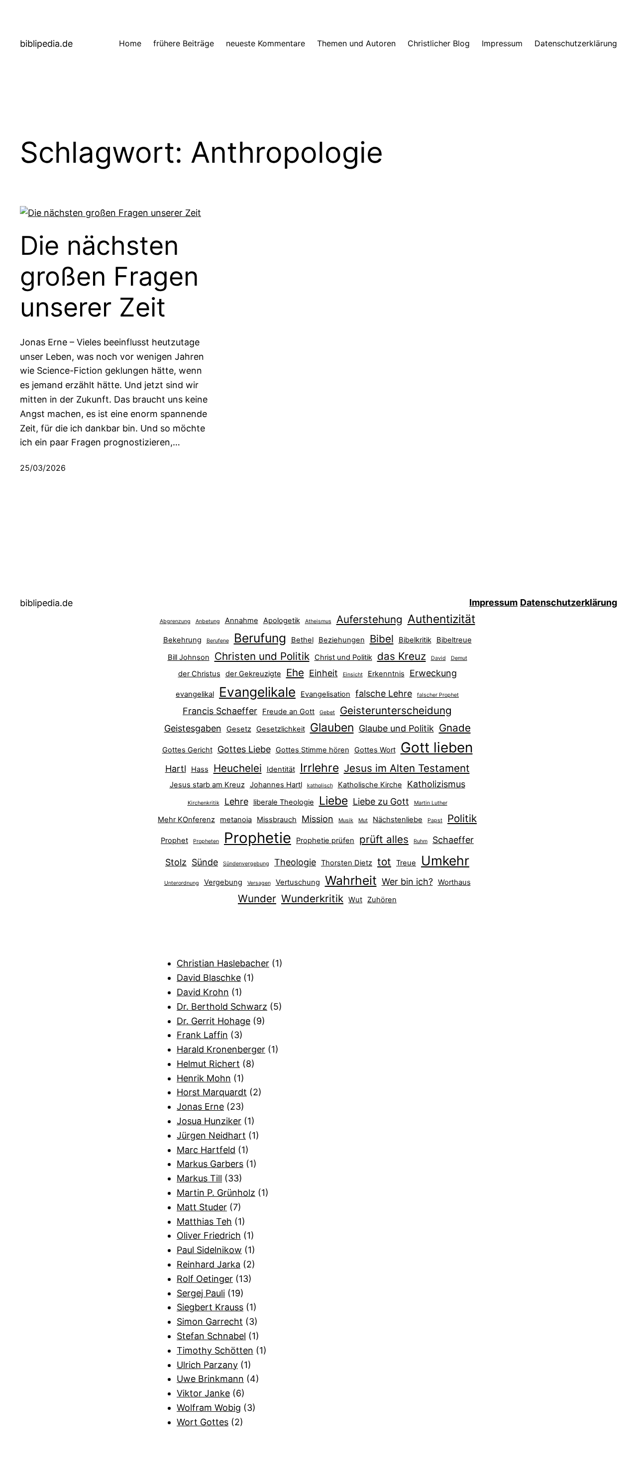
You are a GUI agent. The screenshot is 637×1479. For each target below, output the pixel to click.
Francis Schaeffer (220, 711)
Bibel (382, 639)
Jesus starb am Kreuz (207, 784)
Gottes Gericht (187, 749)
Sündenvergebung (246, 863)
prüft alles (384, 839)
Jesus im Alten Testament (407, 768)
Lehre (236, 801)
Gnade (455, 728)
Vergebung (223, 882)
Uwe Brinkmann (210, 1378)
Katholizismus (436, 784)
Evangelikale (257, 692)
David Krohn (203, 992)
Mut (363, 820)
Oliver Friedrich (209, 1235)
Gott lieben (437, 747)
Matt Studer (202, 1207)
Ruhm (420, 841)
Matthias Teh (204, 1221)
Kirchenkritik (203, 803)
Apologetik (281, 620)
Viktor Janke (203, 1393)
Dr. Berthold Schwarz (222, 1006)
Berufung (260, 638)
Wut (355, 899)
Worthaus (454, 882)
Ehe (295, 672)
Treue (406, 862)
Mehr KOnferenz (186, 819)
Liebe (333, 801)
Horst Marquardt (212, 1092)
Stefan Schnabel (211, 1336)
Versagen (259, 883)
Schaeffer (453, 840)
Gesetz (238, 729)
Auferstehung (369, 619)
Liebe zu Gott (381, 801)
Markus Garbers (210, 1164)
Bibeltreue (454, 639)
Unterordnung (181, 883)
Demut (459, 658)
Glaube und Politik (396, 728)
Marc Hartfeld (206, 1150)
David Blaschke (209, 977)
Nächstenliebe (398, 819)
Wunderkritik (312, 898)
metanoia (236, 819)
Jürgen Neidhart (211, 1135)
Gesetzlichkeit (280, 729)
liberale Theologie (283, 802)
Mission (317, 819)
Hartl (175, 768)
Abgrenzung (175, 621)
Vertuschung (298, 882)
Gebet (327, 712)
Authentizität (441, 619)
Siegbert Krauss (210, 1307)
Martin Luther (430, 803)
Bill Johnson (189, 657)
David (438, 658)
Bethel (302, 639)
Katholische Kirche (370, 784)
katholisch (320, 785)
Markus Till (199, 1178)
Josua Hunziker (209, 1121)
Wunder (257, 898)
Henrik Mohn (204, 1078)
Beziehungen (341, 639)
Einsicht (353, 674)
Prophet (174, 840)
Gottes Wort (375, 749)
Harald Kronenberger (221, 1049)
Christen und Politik (262, 656)
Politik (462, 818)
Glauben (332, 728)
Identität (281, 769)
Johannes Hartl (276, 784)
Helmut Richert (208, 1063)
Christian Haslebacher (223, 963)
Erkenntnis (386, 673)
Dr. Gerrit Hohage (213, 1021)
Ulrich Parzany (207, 1365)
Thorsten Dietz (346, 862)
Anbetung (208, 621)
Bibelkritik (415, 639)
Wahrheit (351, 880)
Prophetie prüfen (325, 840)
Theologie (295, 862)
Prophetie (257, 837)
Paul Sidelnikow (209, 1250)
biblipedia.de (46, 43)
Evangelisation (325, 694)
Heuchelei (237, 768)
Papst (434, 820)
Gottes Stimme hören (312, 749)
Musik (345, 820)
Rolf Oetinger (205, 1278)
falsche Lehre (383, 693)
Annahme (241, 620)
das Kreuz (401, 656)
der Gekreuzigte (253, 673)
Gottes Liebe (244, 749)
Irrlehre (319, 768)
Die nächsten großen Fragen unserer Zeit (109, 276)
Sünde (205, 862)
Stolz (176, 862)
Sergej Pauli (201, 1293)
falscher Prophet (438, 695)
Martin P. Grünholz (216, 1192)
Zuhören (382, 899)
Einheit (323, 673)
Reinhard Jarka (208, 1264)
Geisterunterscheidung (396, 710)
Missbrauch (277, 819)
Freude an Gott (288, 711)
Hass (200, 769)
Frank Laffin (202, 1035)
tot (384, 861)
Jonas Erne (200, 1106)
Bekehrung (182, 639)
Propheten (206, 841)
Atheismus (318, 621)
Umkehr (445, 860)
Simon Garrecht (210, 1321)
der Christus (199, 673)
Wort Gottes (202, 1422)
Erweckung (433, 673)
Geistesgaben (192, 728)
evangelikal (195, 694)
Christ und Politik (343, 657)
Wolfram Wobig (209, 1407)
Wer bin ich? (407, 881)
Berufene (218, 640)
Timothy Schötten (215, 1350)
